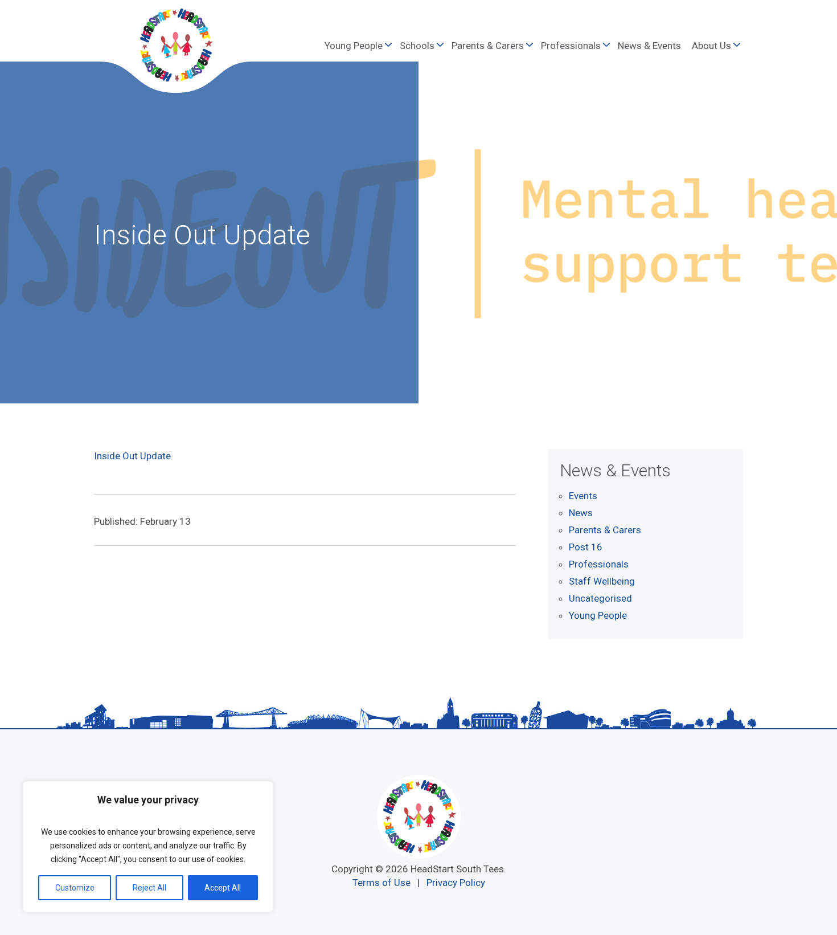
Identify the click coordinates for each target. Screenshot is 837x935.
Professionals (571, 45)
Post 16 (585, 547)
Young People (354, 45)
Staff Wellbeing (602, 581)
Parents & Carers (488, 45)
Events (583, 495)
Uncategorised (600, 598)
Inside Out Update (132, 456)
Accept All (222, 887)
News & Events (649, 45)
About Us (711, 45)
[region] (148, 846)
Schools (417, 45)
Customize (75, 887)
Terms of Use (381, 882)
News (581, 512)
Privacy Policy (455, 882)
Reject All (149, 887)
